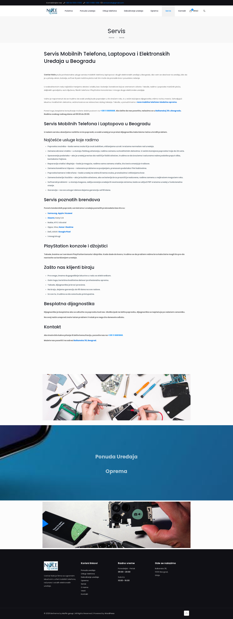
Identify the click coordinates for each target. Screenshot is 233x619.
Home (111, 37)
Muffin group (67, 613)
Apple (61, 213)
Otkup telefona (88, 573)
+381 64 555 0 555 (73, 2)
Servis (121, 37)
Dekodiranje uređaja (90, 577)
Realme (69, 227)
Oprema (116, 471)
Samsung (52, 213)
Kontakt (84, 594)
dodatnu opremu (168, 102)
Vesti (83, 590)
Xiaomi (51, 218)
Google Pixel (64, 231)
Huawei (68, 213)
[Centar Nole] (52, 10)
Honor (62, 227)
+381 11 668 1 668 (92, 2)
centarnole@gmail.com (113, 2)
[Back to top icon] (186, 613)
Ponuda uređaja (88, 570)
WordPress (109, 613)
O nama (84, 587)
